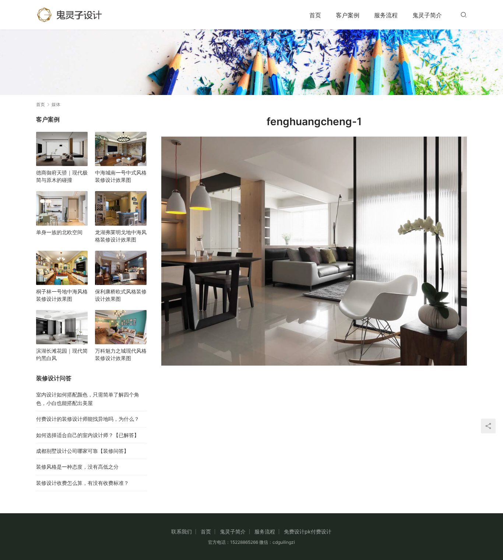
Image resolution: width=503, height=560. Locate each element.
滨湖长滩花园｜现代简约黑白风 (62, 354)
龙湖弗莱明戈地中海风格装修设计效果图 (121, 236)
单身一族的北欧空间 (59, 232)
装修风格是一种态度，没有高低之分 (77, 467)
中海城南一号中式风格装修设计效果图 (121, 176)
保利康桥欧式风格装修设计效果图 (121, 295)
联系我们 (181, 531)
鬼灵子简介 (427, 15)
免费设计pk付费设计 (307, 531)
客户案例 (347, 15)
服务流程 (386, 15)
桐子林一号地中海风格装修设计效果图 (62, 295)
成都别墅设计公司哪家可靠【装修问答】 (82, 451)
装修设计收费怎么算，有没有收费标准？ (82, 483)
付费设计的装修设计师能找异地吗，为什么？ (87, 419)
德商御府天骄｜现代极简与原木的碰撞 (62, 176)
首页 (315, 15)
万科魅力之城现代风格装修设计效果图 (121, 354)
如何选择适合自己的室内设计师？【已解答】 (87, 435)
